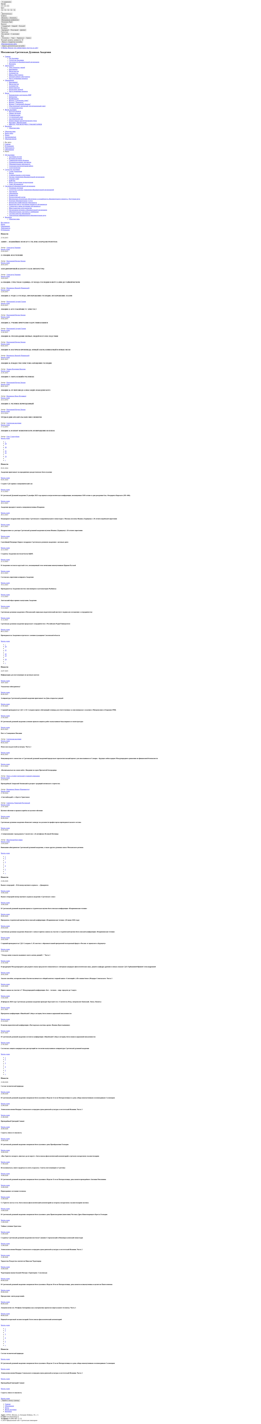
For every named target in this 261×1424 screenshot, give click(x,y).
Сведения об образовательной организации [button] (24, 62)
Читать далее (5, 249)
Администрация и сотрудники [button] (19, 175)
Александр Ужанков (13, 247)
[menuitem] (132, 60)
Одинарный (5, 30)
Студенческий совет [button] (16, 117)
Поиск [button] (7, 135)
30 (6, 447)
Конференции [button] (14, 99)
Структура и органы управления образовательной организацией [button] (31, 190)
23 (6, 656)
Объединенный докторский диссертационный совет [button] (27, 106)
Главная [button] (7, 56)
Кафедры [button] (12, 180)
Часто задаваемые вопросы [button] (18, 78)
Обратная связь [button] (14, 128)
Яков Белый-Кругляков (14, 840)
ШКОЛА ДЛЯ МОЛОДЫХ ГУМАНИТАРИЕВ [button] (25, 124)
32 (6, 453)
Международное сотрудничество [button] (20, 208)
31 (6, 451)
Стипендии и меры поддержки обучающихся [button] (24, 206)
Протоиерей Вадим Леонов (15, 261)
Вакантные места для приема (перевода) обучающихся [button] (28, 204)
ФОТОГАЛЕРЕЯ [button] (15, 111)
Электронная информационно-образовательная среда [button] (27, 215)
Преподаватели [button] (14, 88)
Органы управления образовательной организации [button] (27, 177)
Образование (9, 149)
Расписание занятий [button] (16, 89)
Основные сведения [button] (16, 188)
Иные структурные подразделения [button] (21, 182)
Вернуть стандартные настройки (12, 42)
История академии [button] (15, 158)
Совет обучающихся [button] (16, 184)
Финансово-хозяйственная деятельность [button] (23, 202)
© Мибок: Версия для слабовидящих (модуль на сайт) (19, 48)
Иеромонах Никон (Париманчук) (17, 789)
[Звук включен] (1, 12)
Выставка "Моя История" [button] (18, 122)
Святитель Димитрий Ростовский (18, 803)
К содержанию (6, 2)
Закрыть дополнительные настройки (13, 46)
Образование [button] (9, 80)
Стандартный (6, 26)
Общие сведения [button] (15, 113)
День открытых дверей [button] (17, 67)
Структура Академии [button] (16, 60)
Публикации (9, 146)
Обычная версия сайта (9, 44)
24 (6, 659)
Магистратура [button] (14, 71)
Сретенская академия (13, 423)
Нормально (20, 38)
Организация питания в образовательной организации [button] (28, 210)
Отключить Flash (7, 22)
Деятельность (9, 148)
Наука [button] (7, 93)
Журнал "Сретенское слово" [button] (19, 100)
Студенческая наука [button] (16, 108)
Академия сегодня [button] (15, 157)
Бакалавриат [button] (13, 69)
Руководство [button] (13, 195)
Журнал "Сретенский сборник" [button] (20, 104)
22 (6, 654)
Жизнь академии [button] (11, 110)
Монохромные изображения (10, 20)
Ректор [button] (11, 173)
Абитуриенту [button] (9, 66)
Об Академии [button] (14, 58)
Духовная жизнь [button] (14, 115)
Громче (28, 38)
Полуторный (14, 30)
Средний (14, 26)
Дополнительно (7, 14)
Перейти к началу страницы (10, 1400)
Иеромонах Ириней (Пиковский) (17, 288)
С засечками (15, 34)
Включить (5, 18)
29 (6, 444)
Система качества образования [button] (19, 213)
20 (6, 646)
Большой (22, 26)
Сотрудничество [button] (14, 168)
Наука (7, 151)
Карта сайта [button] (9, 133)
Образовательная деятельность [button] (19, 164)
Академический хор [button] (16, 119)
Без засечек (5, 34)
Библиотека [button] (13, 97)
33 (6, 456)
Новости (4, 234)
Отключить (13, 18)
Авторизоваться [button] (10, 137)
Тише (12, 38)
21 (6, 650)
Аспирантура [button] (13, 73)
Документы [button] (13, 191)
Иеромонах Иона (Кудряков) (16, 396)
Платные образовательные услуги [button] (21, 201)
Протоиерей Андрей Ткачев (16, 301)
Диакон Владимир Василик (16, 369)
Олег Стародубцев (12, 436)
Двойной (22, 30)
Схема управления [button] (15, 171)
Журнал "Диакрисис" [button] (16, 102)
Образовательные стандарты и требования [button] (24, 212)
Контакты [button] (12, 64)
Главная (7, 144)
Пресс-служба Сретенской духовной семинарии (23, 776)
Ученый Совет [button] (14, 179)
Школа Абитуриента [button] (16, 75)
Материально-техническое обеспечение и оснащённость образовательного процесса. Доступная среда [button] (44, 199)
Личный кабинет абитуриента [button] (19, 77)
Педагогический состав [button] (17, 197)
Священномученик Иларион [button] (19, 160)
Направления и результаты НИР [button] (20, 95)
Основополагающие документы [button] (20, 162)
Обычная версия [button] (10, 139)
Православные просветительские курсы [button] (23, 121)
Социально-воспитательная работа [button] (21, 166)
